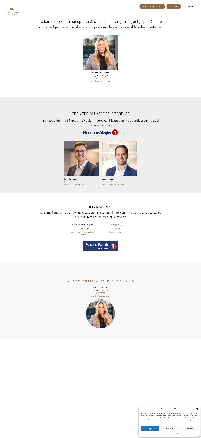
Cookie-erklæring (161, 434)
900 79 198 (100, 78)
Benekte (169, 428)
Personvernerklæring (174, 434)
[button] (196, 409)
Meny (190, 6)
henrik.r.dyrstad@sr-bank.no (117, 232)
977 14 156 (84, 229)
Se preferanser (188, 428)
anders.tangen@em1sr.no (113, 184)
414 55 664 (107, 182)
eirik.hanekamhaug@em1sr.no (77, 184)
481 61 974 (116, 229)
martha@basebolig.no (100, 81)
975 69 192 (69, 182)
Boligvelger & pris (152, 6)
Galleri (174, 6)
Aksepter (150, 428)
